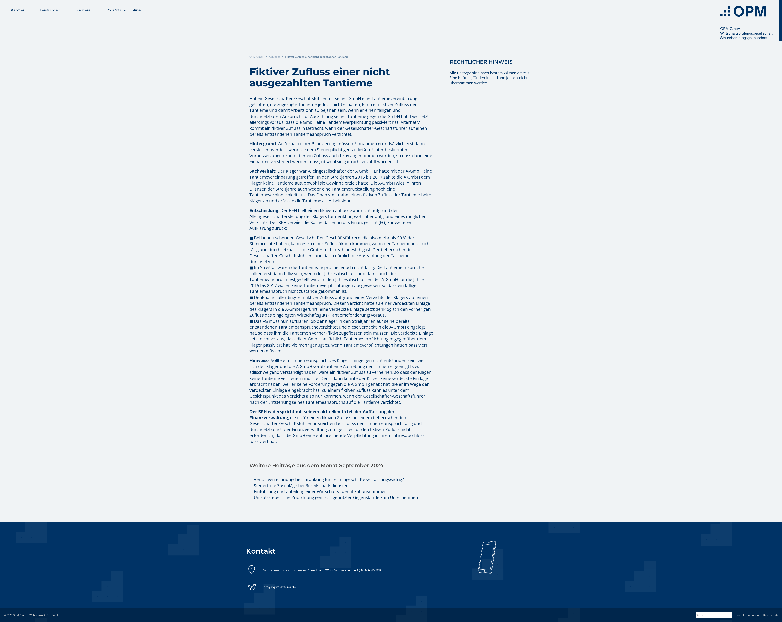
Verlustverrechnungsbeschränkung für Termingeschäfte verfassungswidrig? (329, 479)
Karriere (83, 10)
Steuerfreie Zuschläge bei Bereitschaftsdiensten (301, 485)
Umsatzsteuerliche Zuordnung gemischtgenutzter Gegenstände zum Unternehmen (336, 497)
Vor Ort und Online (123, 10)
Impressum (754, 615)
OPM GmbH (256, 56)
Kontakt (741, 615)
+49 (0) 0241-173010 (367, 570)
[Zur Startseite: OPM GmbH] (749, 20)
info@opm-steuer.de (279, 587)
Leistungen (50, 10)
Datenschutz (770, 615)
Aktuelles (274, 56)
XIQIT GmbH (51, 615)
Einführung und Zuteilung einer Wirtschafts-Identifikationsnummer (320, 491)
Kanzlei (17, 10)
